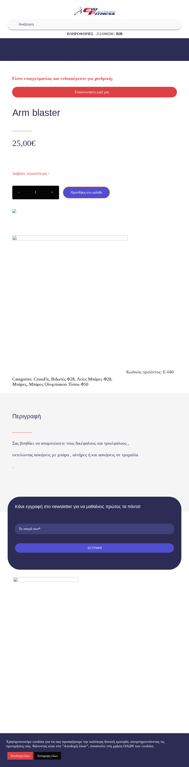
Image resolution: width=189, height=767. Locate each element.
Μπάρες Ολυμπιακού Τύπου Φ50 (58, 384)
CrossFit (41, 379)
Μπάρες (19, 384)
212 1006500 (30, 618)
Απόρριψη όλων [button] (47, 756)
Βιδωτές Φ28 (63, 379)
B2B (119, 34)
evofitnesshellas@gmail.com (41, 627)
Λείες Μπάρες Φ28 (94, 379)
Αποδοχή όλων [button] (20, 756)
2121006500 (104, 34)
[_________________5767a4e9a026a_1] (94, 293)
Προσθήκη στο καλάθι (86, 192)
